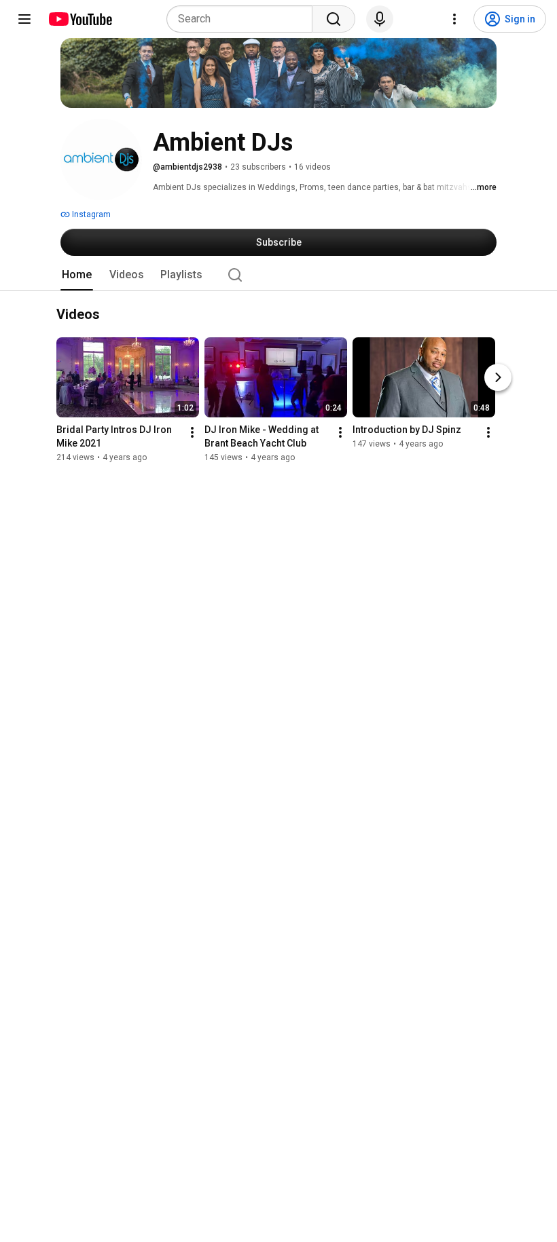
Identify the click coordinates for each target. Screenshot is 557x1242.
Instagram (90, 214)
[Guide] (24, 19)
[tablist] (278, 275)
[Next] (497, 378)
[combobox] (243, 19)
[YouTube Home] (80, 19)
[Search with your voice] (379, 19)
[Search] (333, 19)
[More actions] (192, 433)
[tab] (76, 275)
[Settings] (454, 19)
